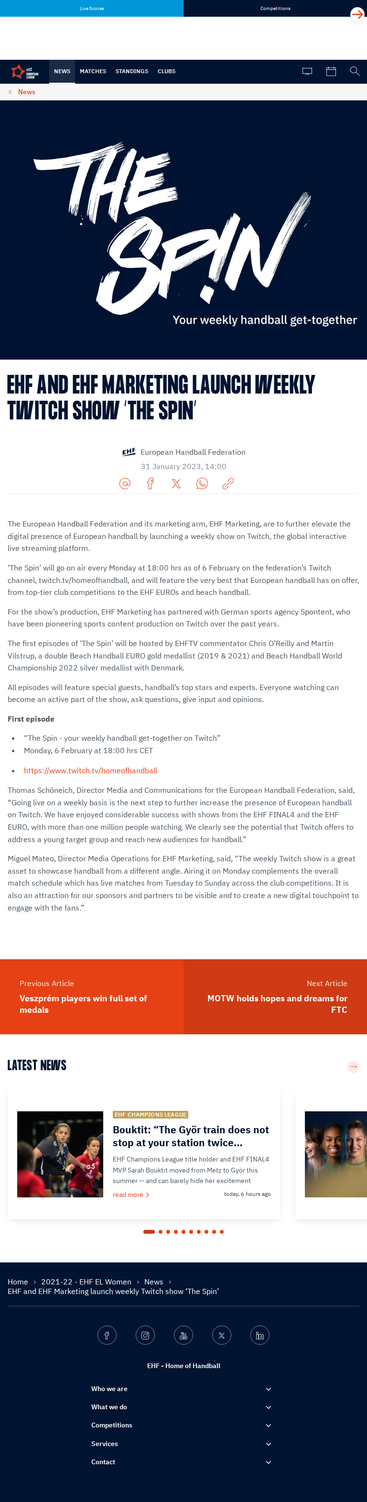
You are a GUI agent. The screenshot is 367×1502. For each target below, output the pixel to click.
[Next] (357, 14)
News (62, 71)
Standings (132, 71)
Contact (103, 1462)
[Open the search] (355, 72)
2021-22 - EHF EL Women (87, 1281)
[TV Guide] (307, 72)
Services (104, 1443)
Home (19, 1281)
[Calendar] (331, 72)
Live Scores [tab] (92, 8)
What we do (109, 1407)
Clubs (166, 71)
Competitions (111, 1425)
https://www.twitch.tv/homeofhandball (90, 770)
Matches (93, 71)
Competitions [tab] (275, 8)
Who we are (109, 1388)
